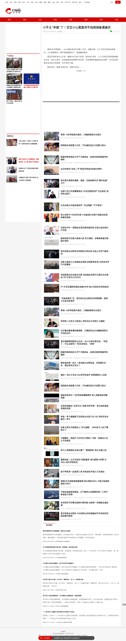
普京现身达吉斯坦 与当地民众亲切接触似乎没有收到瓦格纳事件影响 (84, 514)
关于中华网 (44, 635)
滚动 (116, 19)
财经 (19, 2)
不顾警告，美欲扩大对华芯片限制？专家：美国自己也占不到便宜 (84, 439)
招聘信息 (61, 635)
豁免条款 (72, 635)
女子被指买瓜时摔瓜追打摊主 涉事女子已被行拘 (31, 86)
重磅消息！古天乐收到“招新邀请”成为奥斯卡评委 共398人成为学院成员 (84, 460)
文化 (36, 2)
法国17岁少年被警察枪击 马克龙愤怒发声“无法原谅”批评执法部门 (85, 192)
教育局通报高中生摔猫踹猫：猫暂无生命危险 (56, 531)
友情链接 (78, 635)
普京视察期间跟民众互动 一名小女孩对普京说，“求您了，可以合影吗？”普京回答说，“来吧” (84, 342)
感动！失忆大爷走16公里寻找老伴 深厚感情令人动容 (84, 374)
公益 (53, 2)
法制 (61, 2)
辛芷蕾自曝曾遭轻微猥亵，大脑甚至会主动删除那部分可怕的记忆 (84, 331)
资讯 (11, 2)
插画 (45, 2)
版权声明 (67, 635)
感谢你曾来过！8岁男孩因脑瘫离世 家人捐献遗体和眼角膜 (84, 396)
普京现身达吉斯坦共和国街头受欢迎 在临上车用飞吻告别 (84, 252)
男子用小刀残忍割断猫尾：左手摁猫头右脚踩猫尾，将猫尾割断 (62, 596)
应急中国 (74, 2)
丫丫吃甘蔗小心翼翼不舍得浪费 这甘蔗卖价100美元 (59, 612)
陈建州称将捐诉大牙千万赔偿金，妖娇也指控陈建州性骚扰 (84, 158)
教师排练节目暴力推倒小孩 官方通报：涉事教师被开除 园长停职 (84, 239)
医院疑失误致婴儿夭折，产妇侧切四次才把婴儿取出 (83, 145)
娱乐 (23, 2)
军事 (15, 2)
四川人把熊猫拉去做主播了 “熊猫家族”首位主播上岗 (84, 450)
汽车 (28, 2)
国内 (9, 19)
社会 (40, 19)
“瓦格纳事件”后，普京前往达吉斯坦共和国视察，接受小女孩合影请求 (84, 299)
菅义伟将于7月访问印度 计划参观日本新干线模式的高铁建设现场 (84, 216)
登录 (118, 2)
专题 (70, 19)
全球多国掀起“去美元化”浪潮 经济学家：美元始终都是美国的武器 (84, 407)
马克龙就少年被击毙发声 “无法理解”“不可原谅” (82, 205)
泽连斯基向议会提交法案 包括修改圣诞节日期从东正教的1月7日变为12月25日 (84, 276)
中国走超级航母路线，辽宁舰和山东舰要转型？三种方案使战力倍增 (84, 493)
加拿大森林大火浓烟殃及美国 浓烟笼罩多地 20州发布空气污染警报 (85, 263)
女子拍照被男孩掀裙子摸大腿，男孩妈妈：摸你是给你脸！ (61, 547)
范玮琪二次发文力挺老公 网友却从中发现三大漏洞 (83, 321)
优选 (57, 2)
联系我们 (55, 635)
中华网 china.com (13, 11)
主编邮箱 (63, 631)
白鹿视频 (59, 31)
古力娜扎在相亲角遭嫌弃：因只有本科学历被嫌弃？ (59, 563)
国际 (24, 19)
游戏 (32, 2)
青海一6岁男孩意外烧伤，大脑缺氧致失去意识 (81, 134)
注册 (111, 2)
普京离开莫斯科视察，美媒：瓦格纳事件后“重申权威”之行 (84, 181)
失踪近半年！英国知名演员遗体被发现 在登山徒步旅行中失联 (84, 228)
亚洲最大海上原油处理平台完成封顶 (66, 637)
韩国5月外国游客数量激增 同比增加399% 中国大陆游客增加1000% (85, 482)
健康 (49, 2)
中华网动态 (84, 635)
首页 (6, 2)
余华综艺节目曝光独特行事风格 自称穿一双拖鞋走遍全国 (84, 503)
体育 (55, 19)
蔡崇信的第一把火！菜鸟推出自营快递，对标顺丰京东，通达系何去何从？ (83, 364)
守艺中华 (67, 2)
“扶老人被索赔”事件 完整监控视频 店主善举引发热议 (14, 71)
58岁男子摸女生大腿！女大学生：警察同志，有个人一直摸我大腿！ (63, 579)
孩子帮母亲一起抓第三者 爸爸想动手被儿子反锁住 (83, 471)
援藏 (40, 2)
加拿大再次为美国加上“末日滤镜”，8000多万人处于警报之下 (84, 428)
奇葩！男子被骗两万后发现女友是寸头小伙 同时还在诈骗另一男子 (84, 417)
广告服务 (50, 635)
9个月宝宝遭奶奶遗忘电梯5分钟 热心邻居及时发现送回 (85, 286)
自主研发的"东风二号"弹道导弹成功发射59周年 (81, 168)
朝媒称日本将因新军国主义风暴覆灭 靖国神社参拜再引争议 (14, 87)
